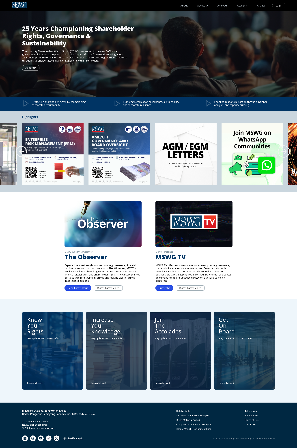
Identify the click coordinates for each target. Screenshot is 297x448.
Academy (242, 5)
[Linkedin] (25, 438)
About (184, 5)
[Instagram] (33, 438)
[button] (21, 151)
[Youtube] (41, 438)
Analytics (222, 5)
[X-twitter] (56, 438)
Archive (261, 5)
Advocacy (202, 5)
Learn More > (35, 383)
